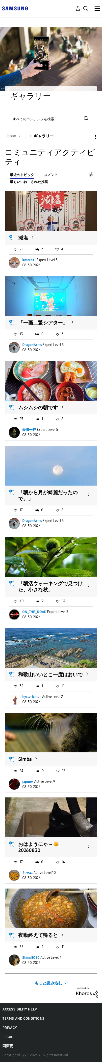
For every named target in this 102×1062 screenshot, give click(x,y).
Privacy (9, 1028)
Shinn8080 (31, 957)
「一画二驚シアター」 (43, 323)
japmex (27, 782)
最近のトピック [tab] (22, 175)
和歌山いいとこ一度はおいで (50, 674)
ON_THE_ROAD (34, 612)
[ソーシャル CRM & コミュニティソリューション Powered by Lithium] (87, 992)
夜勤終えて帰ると (38, 935)
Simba (25, 759)
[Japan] (15, 8)
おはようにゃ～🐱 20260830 (41, 847)
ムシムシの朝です (38, 407)
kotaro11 (29, 260)
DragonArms (32, 345)
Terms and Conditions (23, 1018)
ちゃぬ (27, 873)
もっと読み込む (48, 983)
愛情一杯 (29, 430)
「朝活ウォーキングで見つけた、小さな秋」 (50, 586)
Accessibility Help (19, 1009)
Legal (7, 1037)
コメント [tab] (51, 175)
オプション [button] (87, 137)
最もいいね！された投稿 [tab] (29, 182)
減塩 (23, 238)
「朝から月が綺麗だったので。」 (48, 495)
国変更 (7, 1046)
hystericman (31, 697)
